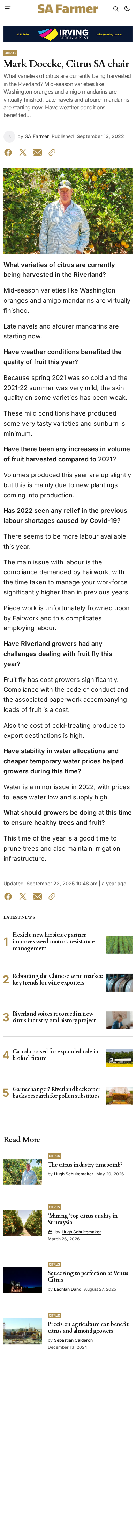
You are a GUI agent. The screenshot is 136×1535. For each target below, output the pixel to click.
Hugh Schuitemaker (73, 1173)
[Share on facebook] (9, 152)
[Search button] (115, 8)
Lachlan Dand (67, 1289)
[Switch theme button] (127, 8)
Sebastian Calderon (73, 1340)
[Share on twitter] (22, 152)
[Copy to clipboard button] (50, 152)
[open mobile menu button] (7, 8)
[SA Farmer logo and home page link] (68, 8)
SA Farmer (37, 136)
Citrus (10, 53)
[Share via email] (37, 152)
